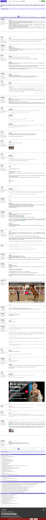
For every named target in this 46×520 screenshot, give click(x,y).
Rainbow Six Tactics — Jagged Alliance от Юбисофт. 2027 (9, 480)
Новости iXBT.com (3, 481)
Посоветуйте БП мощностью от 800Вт (6, 460)
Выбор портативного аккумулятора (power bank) (8, 456)
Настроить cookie (10, 516)
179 (32, 16)
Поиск (13, 515)
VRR (3, 479)
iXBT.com (2, 517)
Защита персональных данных (16, 516)
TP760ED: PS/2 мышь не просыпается (6, 496)
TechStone (11, 196)
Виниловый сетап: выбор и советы (6, 461)
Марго (11, 403)
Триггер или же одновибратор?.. (6, 470)
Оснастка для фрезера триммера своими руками (9, 478)
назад (5, 16)
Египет (3, 472)
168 (23, 16)
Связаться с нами (3, 515)
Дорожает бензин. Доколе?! (5, 463)
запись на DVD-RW (4, 501)
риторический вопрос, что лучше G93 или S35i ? (8, 495)
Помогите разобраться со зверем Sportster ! (7, 498)
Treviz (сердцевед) (4, 464)
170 (26, 16)
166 (20, 16)
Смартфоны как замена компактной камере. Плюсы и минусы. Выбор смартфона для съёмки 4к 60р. (22, 5)
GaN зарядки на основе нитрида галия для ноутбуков (9, 468)
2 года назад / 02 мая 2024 (13, 411)
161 (12, 16)
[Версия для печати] (42, 16)
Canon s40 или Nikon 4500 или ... (6, 499)
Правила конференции (9, 515)
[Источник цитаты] (14, 47)
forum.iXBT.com (18, 517)
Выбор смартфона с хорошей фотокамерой (7, 471)
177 (29, 16)
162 (13, 16)
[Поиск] (39, 1)
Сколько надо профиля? (5, 458)
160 (10, 16)
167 (21, 16)
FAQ (14, 515)
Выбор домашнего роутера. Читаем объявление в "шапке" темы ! (10, 467)
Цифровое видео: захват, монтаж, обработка (5, 3)
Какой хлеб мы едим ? (5, 462)
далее (34, 16)
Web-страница (2, 24)
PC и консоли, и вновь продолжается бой (7, 459)
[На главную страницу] (3, 1)
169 (24, 16)
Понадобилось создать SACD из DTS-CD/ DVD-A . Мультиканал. (10, 474)
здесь (8, 8)
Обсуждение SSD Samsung (5, 473)
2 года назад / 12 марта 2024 (13, 45)
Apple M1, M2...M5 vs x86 (5, 455)
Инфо (44, 45)
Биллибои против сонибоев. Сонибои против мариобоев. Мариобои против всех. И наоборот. (14, 465)
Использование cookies (4, 516)
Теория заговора (5, 477)
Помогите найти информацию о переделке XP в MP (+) (9, 503)
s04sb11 (11, 304)
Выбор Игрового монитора (5, 469)
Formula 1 (3, 457)
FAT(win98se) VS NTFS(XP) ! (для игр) (6, 502)
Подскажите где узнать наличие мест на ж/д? (8, 494)
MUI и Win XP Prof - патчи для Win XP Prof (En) (7, 500)
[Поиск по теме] (43, 16)
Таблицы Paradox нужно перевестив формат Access (8, 497)
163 (15, 16)
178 (30, 16)
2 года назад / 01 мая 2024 (13, 313)
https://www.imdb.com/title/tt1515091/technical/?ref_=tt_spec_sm (18, 160)
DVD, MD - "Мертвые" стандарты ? (6, 466)
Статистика (17, 515)
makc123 (11, 162)
